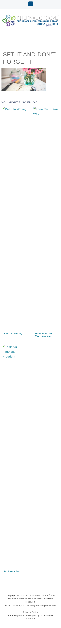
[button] (30, 3)
